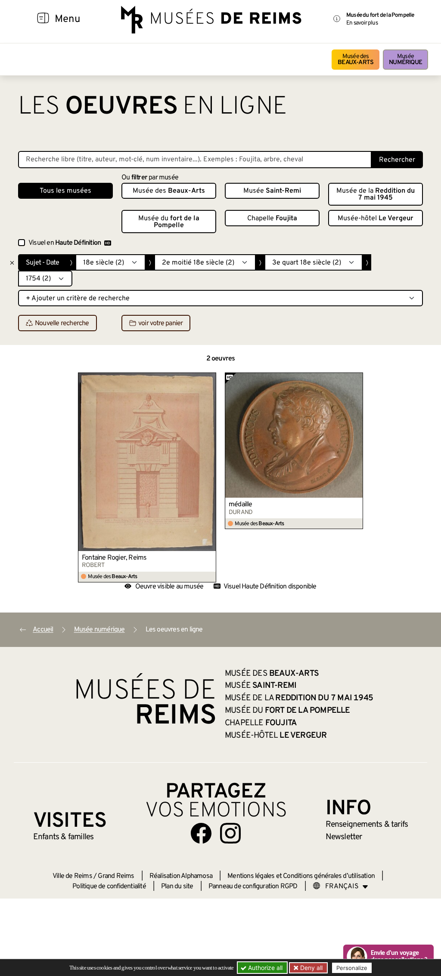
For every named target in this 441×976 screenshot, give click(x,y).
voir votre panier (160, 323)
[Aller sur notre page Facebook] (201, 833)
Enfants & (63, 837)
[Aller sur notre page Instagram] (230, 833)
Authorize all (264, 967)
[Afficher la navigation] (43, 19)
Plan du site (177, 886)
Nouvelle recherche (62, 323)
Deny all (310, 967)
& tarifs (367, 824)
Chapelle (272, 218)
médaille (240, 504)
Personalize (351, 967)
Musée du (168, 222)
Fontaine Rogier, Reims (114, 557)
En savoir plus (362, 23)
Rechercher (397, 160)
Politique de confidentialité (109, 886)
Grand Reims (116, 876)
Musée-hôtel (375, 218)
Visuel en (64, 243)
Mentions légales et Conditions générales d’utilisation (301, 876)
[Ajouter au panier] (210, 379)
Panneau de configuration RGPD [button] (253, 886)
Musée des (355, 59)
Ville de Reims (72, 876)
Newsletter (344, 837)
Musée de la (375, 194)
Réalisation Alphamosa (180, 876)
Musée (405, 59)
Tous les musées (65, 191)
